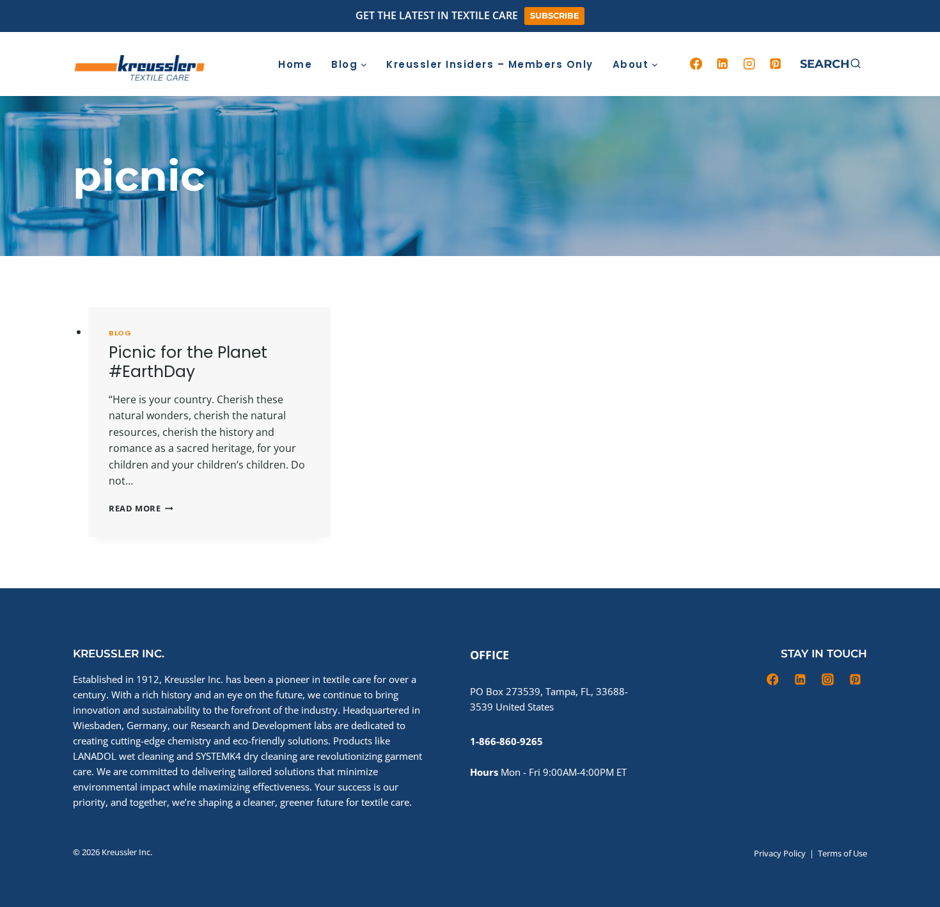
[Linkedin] (722, 64)
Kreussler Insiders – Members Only (489, 64)
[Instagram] (749, 64)
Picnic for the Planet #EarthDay (188, 362)
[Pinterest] (776, 64)
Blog (120, 333)
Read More (141, 508)
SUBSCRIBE (554, 15)
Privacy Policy (780, 853)
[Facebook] (696, 64)
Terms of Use (842, 853)
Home (295, 64)
